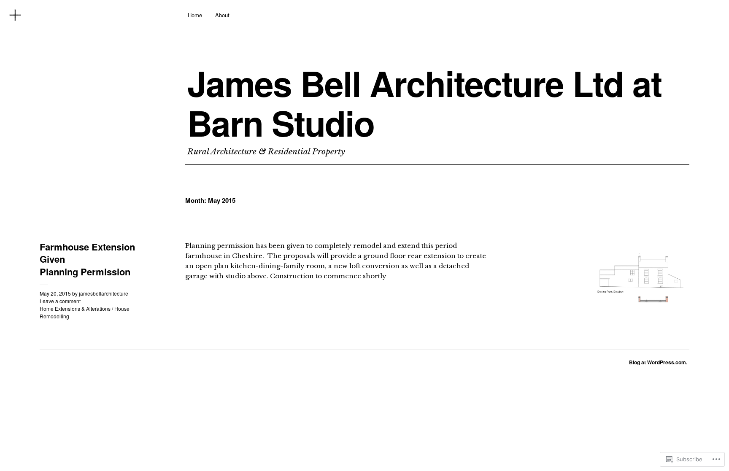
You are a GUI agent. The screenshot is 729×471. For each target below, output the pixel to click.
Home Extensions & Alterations (75, 308)
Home (195, 15)
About (222, 15)
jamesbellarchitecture (103, 293)
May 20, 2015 (55, 293)
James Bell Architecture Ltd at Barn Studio (424, 103)
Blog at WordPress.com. (658, 362)
